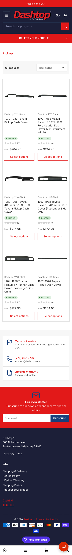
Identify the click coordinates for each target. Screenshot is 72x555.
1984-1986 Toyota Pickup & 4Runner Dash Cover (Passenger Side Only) (19, 286)
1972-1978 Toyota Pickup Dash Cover (49, 283)
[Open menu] (6, 15)
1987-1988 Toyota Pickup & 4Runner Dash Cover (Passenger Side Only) (52, 207)
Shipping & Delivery (15, 471)
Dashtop (8, 114)
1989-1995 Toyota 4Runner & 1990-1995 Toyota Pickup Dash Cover (17, 207)
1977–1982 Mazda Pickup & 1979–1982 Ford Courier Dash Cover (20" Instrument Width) (51, 125)
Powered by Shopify (47, 519)
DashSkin (8, 500)
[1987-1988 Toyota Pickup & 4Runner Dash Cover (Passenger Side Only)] (53, 179)
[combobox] (36, 26)
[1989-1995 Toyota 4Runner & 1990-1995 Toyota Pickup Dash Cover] (19, 179)
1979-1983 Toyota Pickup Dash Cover (16, 120)
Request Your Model (15, 489)
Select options (19, 156)
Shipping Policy (12, 485)
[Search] (65, 26)
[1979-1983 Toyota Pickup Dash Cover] (19, 96)
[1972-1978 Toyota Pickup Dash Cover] (53, 258)
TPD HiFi (8, 504)
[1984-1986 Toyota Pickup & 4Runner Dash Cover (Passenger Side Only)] (19, 258)
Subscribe (59, 418)
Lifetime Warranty (13, 480)
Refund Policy (11, 476)
